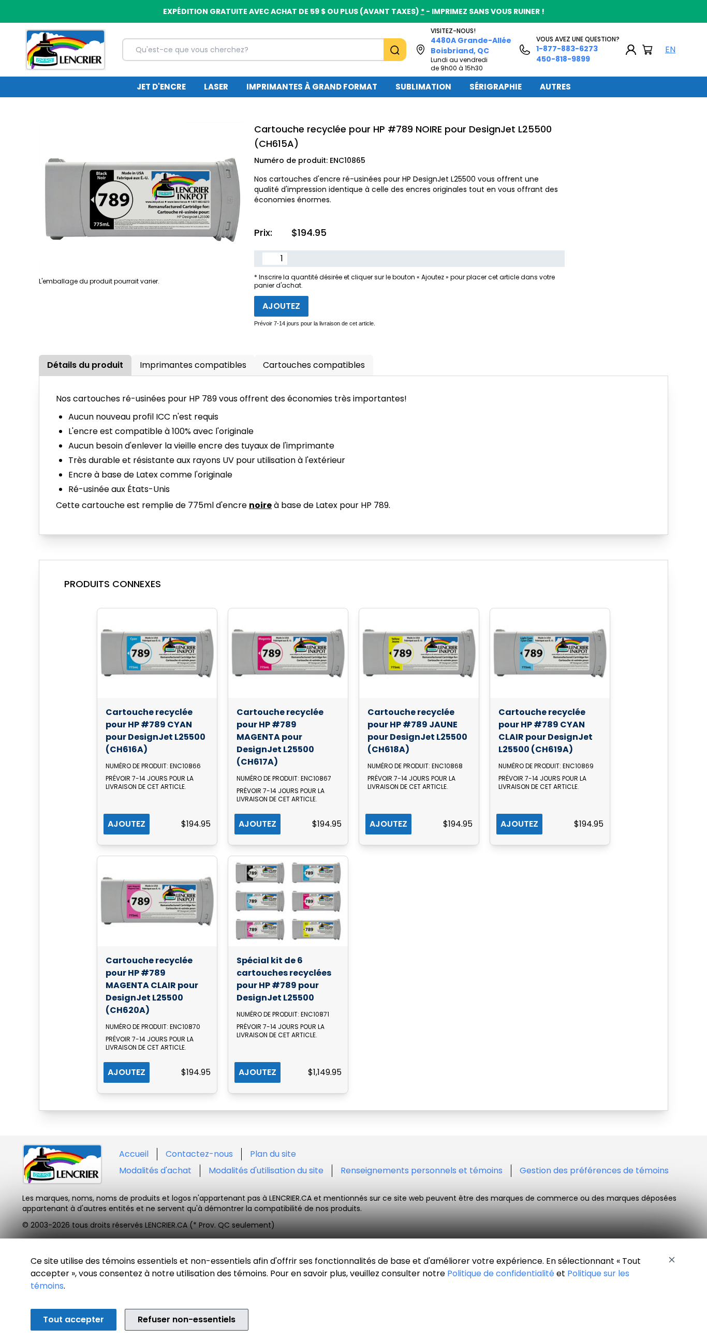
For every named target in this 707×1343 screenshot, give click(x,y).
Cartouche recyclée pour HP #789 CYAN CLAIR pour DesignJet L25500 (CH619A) (545, 730)
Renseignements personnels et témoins (422, 1170)
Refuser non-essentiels (186, 1319)
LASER (216, 86)
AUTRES (555, 86)
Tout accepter (73, 1319)
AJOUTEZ (126, 824)
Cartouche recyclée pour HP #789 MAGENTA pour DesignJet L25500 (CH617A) (280, 737)
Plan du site (273, 1154)
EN (670, 49)
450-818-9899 (563, 59)
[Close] (671, 1259)
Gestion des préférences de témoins (594, 1170)
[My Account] (631, 49)
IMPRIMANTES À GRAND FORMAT (311, 86)
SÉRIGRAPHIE (495, 86)
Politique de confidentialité (500, 1273)
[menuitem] (161, 87)
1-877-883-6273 (567, 48)
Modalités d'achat (155, 1170)
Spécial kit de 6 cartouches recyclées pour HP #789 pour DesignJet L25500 (284, 979)
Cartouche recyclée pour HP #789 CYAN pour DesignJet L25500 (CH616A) (155, 730)
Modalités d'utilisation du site (266, 1170)
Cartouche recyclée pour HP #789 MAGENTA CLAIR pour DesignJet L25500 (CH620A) (152, 985)
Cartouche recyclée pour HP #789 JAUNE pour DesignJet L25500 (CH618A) (417, 730)
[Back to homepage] (65, 49)
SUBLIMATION (423, 86)
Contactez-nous (199, 1154)
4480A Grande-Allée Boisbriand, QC (471, 45)
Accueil (134, 1154)
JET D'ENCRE (161, 86)
